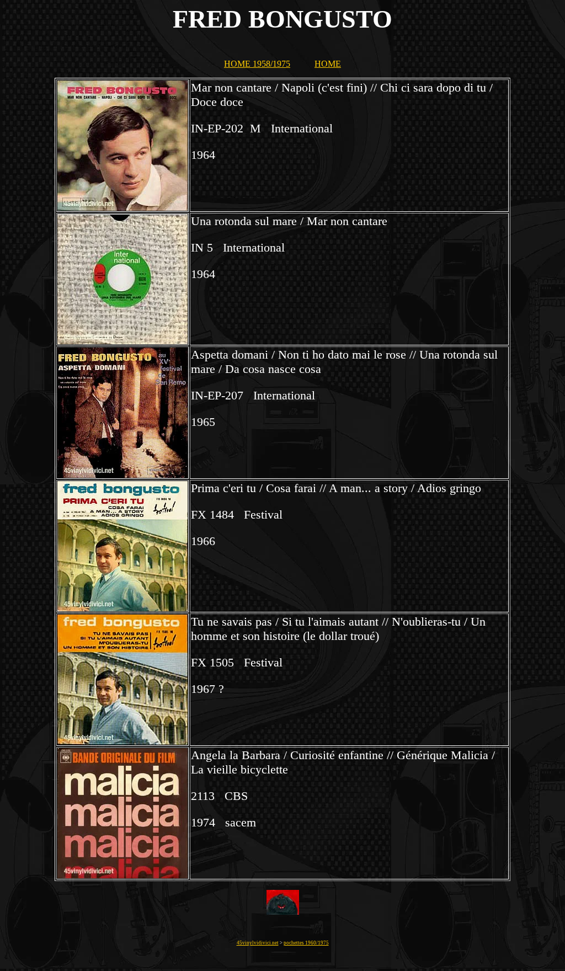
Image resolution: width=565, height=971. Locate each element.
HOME (328, 63)
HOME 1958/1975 (257, 63)
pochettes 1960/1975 (306, 943)
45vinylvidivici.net (258, 943)
